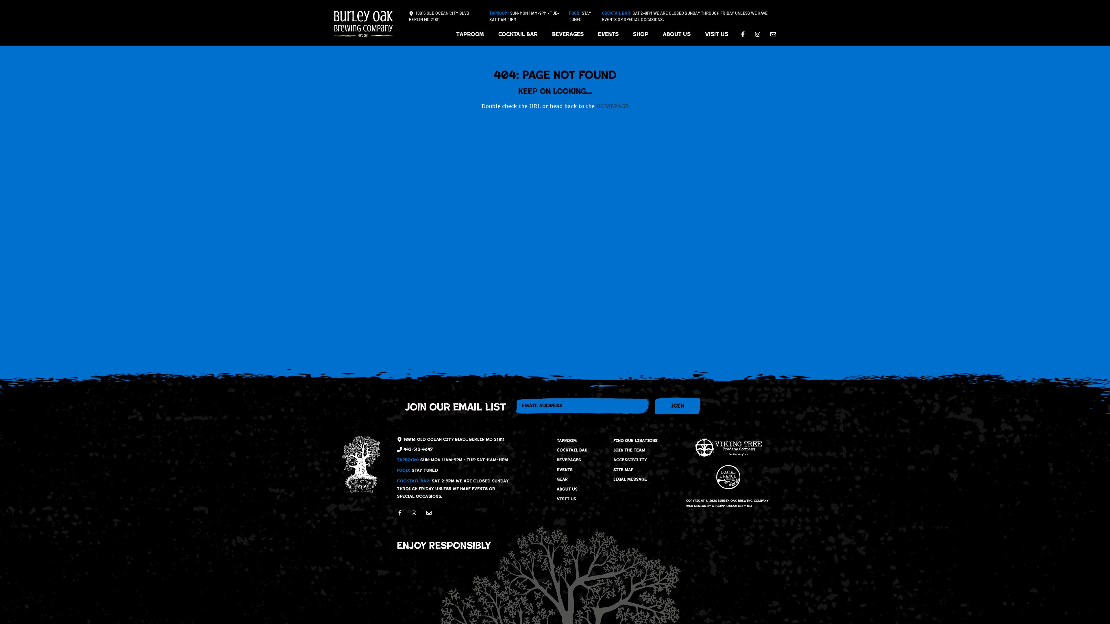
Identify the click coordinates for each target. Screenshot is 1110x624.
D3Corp (718, 506)
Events (608, 34)
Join (677, 405)
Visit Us (716, 34)
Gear (562, 479)
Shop (640, 34)
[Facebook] (743, 34)
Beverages (568, 34)
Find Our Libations (635, 440)
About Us (677, 34)
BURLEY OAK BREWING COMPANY (743, 501)
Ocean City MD (739, 506)
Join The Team (629, 450)
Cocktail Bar (518, 34)
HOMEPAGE (612, 106)
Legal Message (630, 479)
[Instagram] (757, 34)
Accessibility (630, 460)
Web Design (696, 506)
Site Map (623, 469)
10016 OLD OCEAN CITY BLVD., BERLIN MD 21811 (440, 17)
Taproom (470, 34)
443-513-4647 (417, 449)
